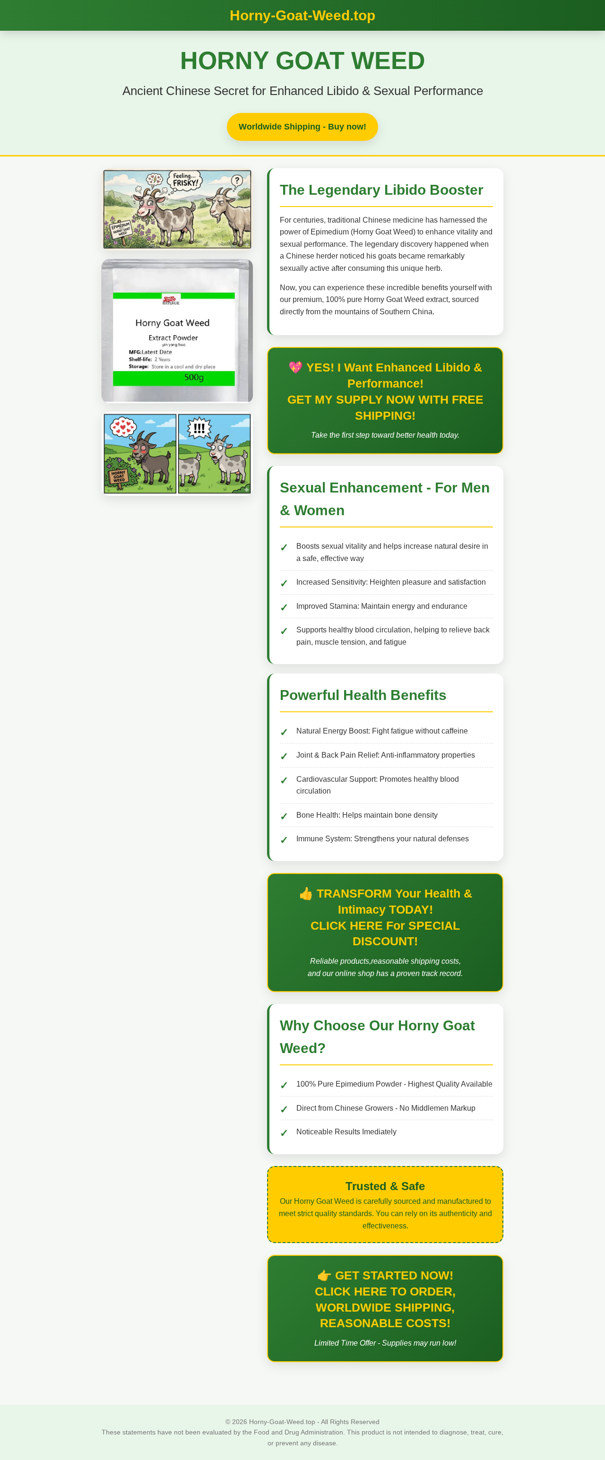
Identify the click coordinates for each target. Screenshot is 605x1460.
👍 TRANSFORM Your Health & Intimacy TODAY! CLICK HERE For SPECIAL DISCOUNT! (385, 917)
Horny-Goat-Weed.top (302, 15)
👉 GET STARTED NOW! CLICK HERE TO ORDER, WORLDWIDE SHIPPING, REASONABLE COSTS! (385, 1299)
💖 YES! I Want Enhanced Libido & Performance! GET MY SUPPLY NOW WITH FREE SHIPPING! (385, 391)
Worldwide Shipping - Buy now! (302, 126)
